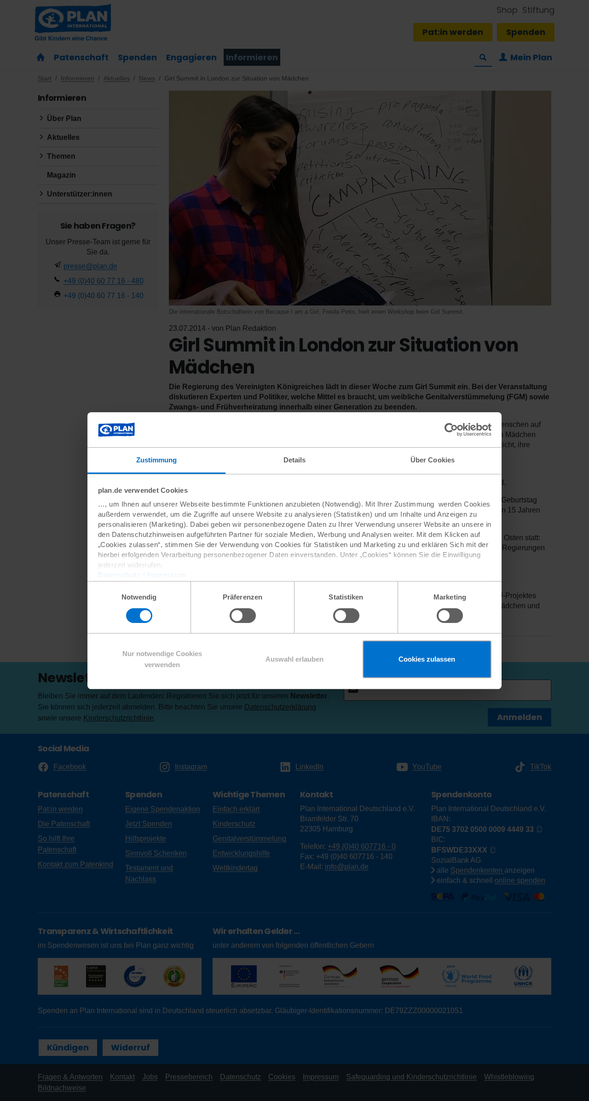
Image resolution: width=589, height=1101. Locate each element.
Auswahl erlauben (294, 659)
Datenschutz (119, 575)
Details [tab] (294, 460)
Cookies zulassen (426, 659)
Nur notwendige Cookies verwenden (162, 659)
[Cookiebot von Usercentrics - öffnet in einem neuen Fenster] (451, 430)
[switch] (243, 615)
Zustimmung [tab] (156, 460)
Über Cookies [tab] (432, 460)
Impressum (166, 575)
